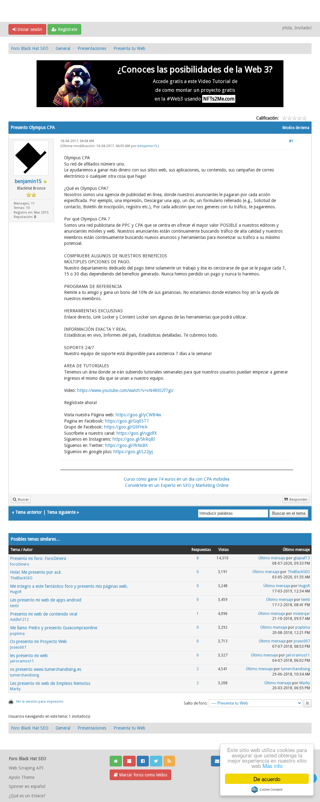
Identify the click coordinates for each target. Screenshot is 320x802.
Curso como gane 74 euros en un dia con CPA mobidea (176, 479)
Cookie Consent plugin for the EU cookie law (266, 789)
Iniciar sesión (29, 29)
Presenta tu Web (129, 48)
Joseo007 (18, 647)
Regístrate (67, 29)
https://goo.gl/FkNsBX (126, 445)
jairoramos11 (22, 661)
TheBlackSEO (21, 578)
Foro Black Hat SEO (29, 48)
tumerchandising (24, 675)
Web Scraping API (26, 767)
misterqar (301, 613)
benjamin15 (28, 181)
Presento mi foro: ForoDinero (38, 558)
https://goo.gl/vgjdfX (137, 433)
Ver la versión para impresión (39, 702)
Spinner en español (27, 786)
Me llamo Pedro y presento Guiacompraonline (53, 627)
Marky (15, 689)
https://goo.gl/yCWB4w (138, 414)
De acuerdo (266, 779)
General (63, 48)
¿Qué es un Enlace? (27, 795)
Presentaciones (92, 48)
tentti (14, 606)
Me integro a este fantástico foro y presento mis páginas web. (69, 586)
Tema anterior (28, 512)
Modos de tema (295, 128)
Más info (272, 766)
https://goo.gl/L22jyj (133, 451)
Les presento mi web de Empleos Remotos (50, 683)
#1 (291, 141)
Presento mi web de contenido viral (43, 613)
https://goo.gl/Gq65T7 (127, 420)
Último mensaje (271, 558)
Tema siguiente (61, 512)
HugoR (16, 592)
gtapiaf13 (301, 558)
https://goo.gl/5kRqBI (133, 439)
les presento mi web (29, 655)
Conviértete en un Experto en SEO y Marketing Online (176, 485)
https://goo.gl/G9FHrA (126, 426)
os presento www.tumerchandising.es (45, 669)
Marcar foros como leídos (142, 774)
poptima (17, 633)
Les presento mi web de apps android (45, 599)
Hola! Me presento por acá (35, 572)
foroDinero (19, 564)
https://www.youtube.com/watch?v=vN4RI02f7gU (125, 390)
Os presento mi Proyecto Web (38, 641)
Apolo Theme (21, 777)
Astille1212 (19, 619)
